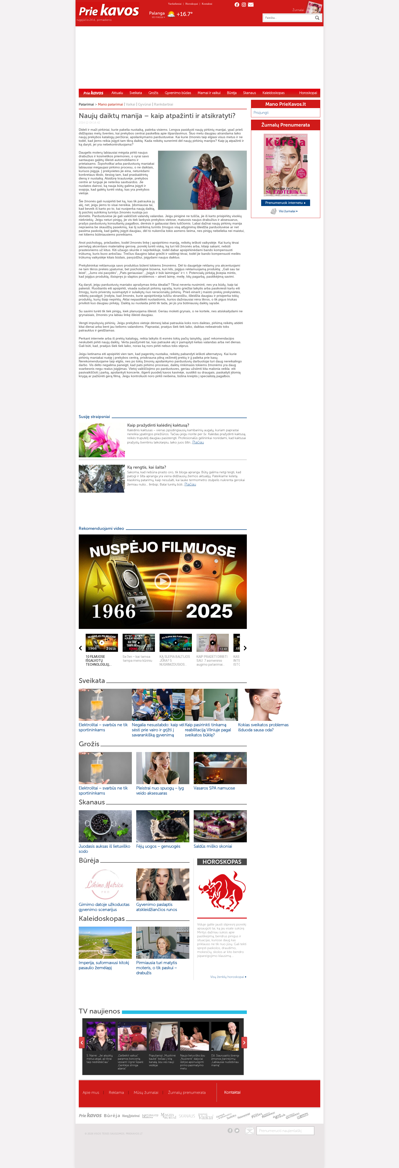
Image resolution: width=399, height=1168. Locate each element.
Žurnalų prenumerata (187, 1092)
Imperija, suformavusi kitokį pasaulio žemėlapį (104, 965)
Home (93, 93)
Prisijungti (261, 112)
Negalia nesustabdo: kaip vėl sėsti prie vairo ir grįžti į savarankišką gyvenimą (158, 729)
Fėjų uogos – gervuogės (159, 846)
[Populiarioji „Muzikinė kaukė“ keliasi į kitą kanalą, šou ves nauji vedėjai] (163, 1049)
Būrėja (232, 93)
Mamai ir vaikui (209, 93)
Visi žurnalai (287, 211)
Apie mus (91, 1092)
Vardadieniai (174, 3)
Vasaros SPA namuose (214, 788)
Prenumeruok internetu (284, 203)
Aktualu (117, 93)
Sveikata (136, 93)
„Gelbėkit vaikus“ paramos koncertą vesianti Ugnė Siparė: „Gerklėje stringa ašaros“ (131, 1062)
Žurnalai (298, 10)
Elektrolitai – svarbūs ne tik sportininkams (103, 727)
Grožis (153, 93)
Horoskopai (191, 3)
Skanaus (249, 93)
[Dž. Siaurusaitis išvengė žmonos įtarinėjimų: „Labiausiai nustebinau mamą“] (225, 1049)
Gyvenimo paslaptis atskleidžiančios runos (156, 907)
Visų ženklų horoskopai (227, 977)
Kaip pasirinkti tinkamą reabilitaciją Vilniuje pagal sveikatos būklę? (208, 729)
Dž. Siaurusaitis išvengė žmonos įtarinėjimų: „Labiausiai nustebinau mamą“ (225, 1060)
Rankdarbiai (163, 104)
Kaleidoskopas (274, 93)
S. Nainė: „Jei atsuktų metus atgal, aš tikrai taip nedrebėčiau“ (100, 1059)
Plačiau (198, 442)
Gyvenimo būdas (178, 93)
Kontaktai (207, 3)
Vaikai (130, 104)
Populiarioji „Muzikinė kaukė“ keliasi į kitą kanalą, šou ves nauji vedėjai (162, 1060)
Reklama (116, 1092)
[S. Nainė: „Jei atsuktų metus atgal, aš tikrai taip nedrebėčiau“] (101, 1049)
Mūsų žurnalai (146, 1092)
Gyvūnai (144, 104)
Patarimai (86, 104)
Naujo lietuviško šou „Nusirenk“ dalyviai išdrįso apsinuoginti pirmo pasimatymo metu (192, 1062)
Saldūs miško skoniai (213, 846)
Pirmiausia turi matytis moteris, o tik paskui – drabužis (156, 967)
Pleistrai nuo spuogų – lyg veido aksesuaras (160, 791)
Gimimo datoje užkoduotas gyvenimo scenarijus (104, 907)
